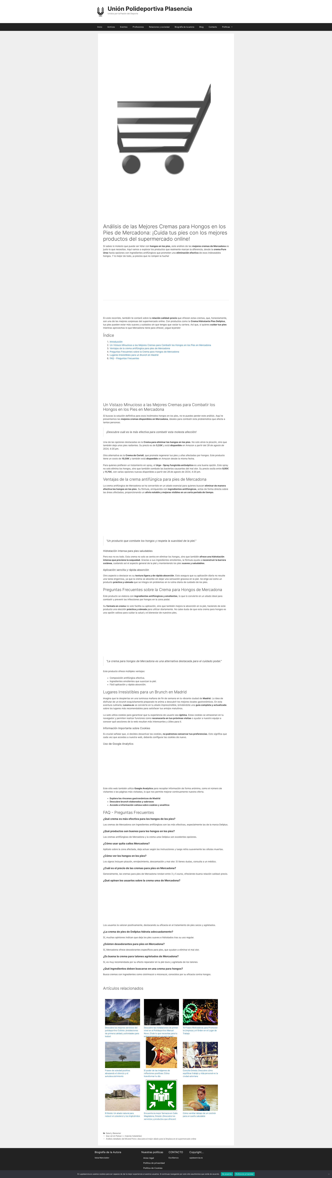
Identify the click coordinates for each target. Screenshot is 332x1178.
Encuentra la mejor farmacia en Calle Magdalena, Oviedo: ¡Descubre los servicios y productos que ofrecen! (161, 1116)
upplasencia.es (196, 1158)
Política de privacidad (154, 1163)
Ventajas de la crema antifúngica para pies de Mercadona (140, 348)
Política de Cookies (152, 1168)
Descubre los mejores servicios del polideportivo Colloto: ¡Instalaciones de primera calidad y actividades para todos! (122, 1032)
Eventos (123, 27)
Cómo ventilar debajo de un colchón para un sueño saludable (199, 1114)
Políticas (226, 27)
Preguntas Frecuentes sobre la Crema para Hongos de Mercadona (144, 351)
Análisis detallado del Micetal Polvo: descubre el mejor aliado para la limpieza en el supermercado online (151, 1139)
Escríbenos (174, 1158)
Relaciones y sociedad (159, 27)
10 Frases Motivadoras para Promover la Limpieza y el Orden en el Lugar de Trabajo (200, 1030)
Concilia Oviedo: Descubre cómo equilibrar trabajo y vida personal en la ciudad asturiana (200, 1073)
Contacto (213, 27)
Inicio (99, 27)
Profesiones (138, 27)
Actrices (111, 27)
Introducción (116, 341)
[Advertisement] (166, 61)
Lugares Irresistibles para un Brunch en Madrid (134, 355)
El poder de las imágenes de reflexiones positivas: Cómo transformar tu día (157, 1073)
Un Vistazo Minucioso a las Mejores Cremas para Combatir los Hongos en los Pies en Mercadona (160, 345)
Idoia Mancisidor (102, 1158)
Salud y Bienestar (113, 1133)
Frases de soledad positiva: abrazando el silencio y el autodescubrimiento (117, 1073)
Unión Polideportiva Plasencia (150, 8)
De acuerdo (227, 1174)
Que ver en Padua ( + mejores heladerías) (124, 1136)
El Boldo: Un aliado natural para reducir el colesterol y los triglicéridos (122, 1114)
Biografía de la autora (184, 27)
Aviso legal (148, 1158)
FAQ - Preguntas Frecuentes (124, 358)
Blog (201, 27)
